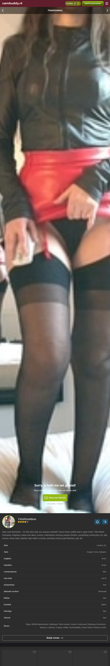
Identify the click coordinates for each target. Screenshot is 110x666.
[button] (97, 521)
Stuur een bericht (57, 497)
